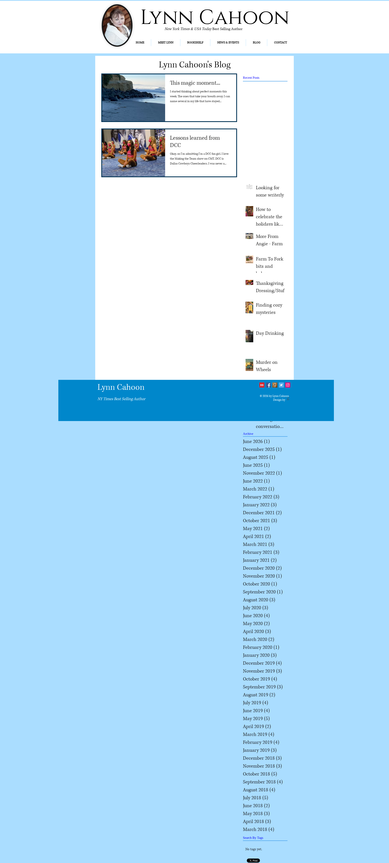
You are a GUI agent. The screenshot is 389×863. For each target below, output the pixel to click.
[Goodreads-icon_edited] (274, 385)
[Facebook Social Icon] (268, 385)
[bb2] (261, 385)
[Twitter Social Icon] (281, 385)
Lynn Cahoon (120, 387)
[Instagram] (287, 385)
